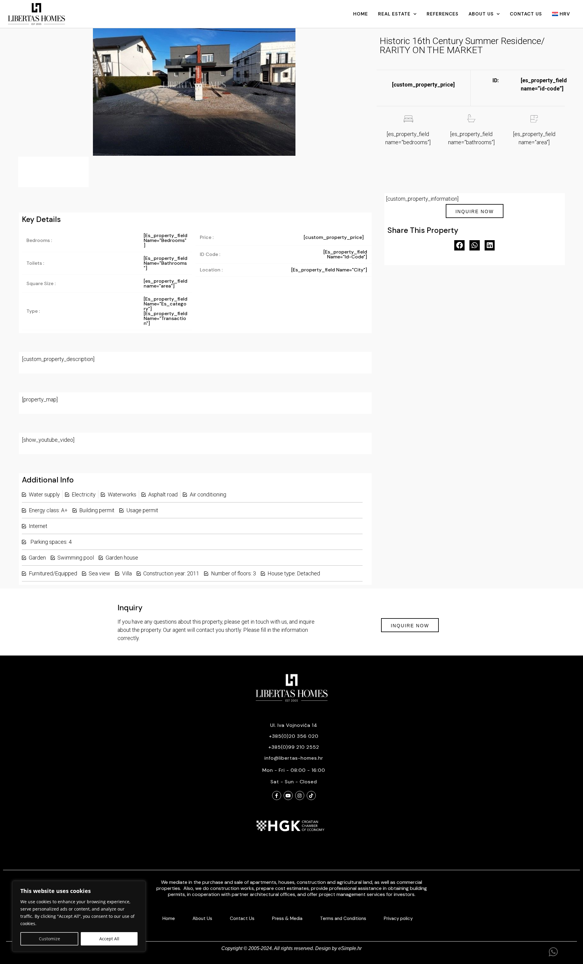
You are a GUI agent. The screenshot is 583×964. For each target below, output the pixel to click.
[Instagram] (299, 795)
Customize (49, 939)
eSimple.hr (350, 948)
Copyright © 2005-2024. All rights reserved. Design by (279, 948)
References (443, 14)
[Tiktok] (311, 795)
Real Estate (394, 14)
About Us (481, 14)
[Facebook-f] (276, 795)
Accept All (109, 939)
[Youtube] (288, 795)
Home (360, 14)
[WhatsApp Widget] (553, 951)
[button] (459, 245)
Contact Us (526, 14)
